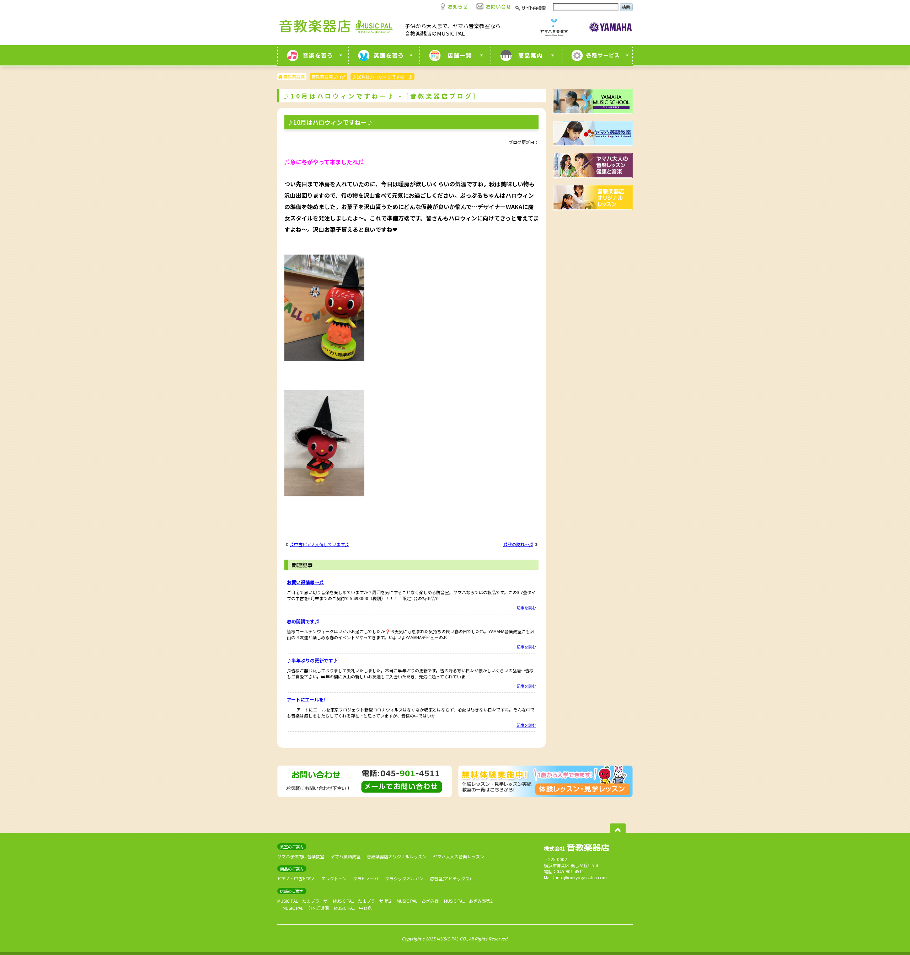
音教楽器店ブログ (328, 77)
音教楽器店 (294, 77)
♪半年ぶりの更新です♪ (312, 660)
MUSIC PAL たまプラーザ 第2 (362, 901)
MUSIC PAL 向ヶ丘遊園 (306, 908)
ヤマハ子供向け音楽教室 (300, 856)
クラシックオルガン (404, 878)
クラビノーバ (366, 878)
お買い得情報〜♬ (305, 582)
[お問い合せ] (494, 6)
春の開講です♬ (303, 621)
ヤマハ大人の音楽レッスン (458, 856)
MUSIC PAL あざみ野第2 (468, 901)
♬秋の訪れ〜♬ (518, 544)
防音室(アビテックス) (450, 878)
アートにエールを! (306, 699)
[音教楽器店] (337, 28)
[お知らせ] (453, 6)
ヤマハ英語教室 (345, 856)
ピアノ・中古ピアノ (296, 878)
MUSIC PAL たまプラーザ (302, 901)
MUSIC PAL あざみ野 (418, 901)
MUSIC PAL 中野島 (353, 908)
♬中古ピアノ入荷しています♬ (319, 544)
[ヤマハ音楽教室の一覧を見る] (312, 55)
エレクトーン (334, 878)
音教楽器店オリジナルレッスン (397, 856)
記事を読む (526, 607)
